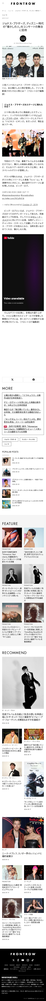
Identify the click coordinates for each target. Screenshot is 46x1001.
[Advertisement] (23, 350)
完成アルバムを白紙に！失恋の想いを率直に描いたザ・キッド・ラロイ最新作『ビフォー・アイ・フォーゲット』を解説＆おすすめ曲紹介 (34, 594)
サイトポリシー (14, 969)
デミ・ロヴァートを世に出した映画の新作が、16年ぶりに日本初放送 (22, 403)
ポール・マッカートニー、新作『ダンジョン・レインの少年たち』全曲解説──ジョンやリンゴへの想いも (12, 592)
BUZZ (29, 967)
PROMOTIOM (6, 549)
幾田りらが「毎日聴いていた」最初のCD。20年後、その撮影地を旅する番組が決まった (22, 412)
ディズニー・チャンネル (28, 439)
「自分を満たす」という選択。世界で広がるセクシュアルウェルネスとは (33, 554)
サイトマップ (22, 971)
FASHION (12, 965)
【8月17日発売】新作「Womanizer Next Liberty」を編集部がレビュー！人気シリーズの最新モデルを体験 (22, 429)
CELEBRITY (37, 965)
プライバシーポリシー (26, 969)
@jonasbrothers (27, 195)
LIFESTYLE (23, 967)
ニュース (10, 11)
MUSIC (31, 965)
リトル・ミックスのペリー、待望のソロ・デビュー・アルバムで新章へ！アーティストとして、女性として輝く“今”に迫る (11, 632)
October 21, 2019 (30, 204)
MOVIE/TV (24, 965)
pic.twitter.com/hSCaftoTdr (13, 198)
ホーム (4, 11)
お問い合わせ (37, 969)
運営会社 (6, 969)
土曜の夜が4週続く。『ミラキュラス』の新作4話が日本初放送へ (22, 396)
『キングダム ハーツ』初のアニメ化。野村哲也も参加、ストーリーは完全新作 (22, 420)
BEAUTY (18, 965)
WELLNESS (16, 967)
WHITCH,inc (31, 998)
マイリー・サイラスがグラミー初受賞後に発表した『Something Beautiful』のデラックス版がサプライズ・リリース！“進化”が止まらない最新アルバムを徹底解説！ (33, 634)
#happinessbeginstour (11, 195)
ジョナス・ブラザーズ (10, 439)
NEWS (6, 965)
